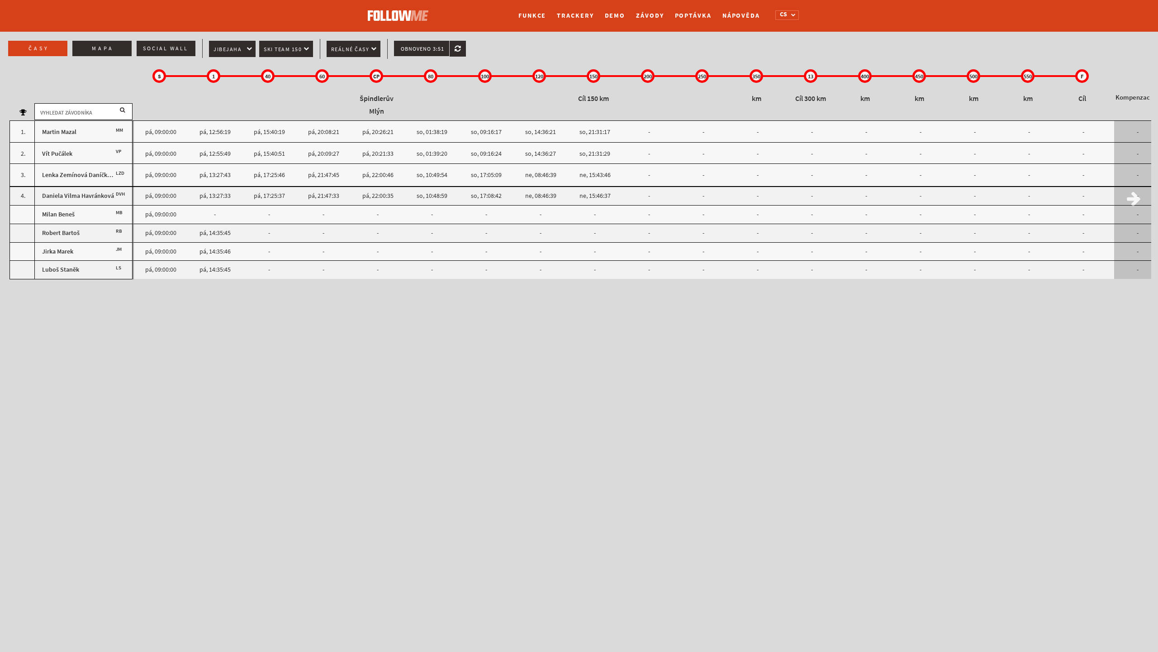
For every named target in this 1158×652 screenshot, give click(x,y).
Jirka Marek (57, 251)
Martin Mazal (59, 132)
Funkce (532, 15)
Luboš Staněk (60, 269)
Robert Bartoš (61, 233)
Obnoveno (422, 49)
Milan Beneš (58, 214)
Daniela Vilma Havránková (78, 196)
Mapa (103, 48)
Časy (38, 48)
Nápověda (741, 15)
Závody (650, 15)
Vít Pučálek (57, 153)
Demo (615, 15)
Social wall (165, 48)
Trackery (575, 15)
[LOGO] (400, 11)
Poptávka (693, 15)
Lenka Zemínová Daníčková (79, 175)
